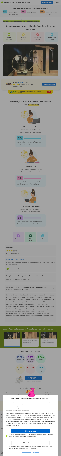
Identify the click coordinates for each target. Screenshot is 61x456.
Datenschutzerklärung (11, 410)
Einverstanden (30, 431)
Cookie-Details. (25, 410)
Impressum (36, 452)
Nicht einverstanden (30, 443)
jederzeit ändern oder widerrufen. (44, 421)
